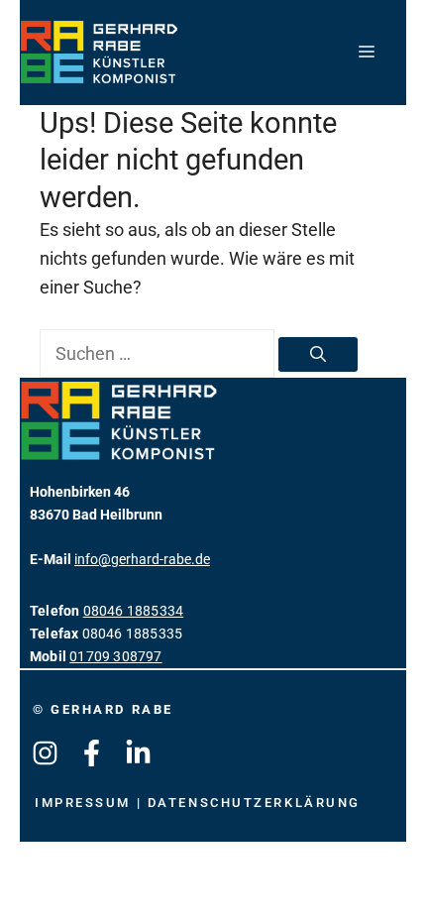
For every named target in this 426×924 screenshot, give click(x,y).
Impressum (86, 802)
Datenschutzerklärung (254, 802)
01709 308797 (115, 656)
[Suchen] (318, 354)
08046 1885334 (133, 611)
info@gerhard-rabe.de (142, 559)
